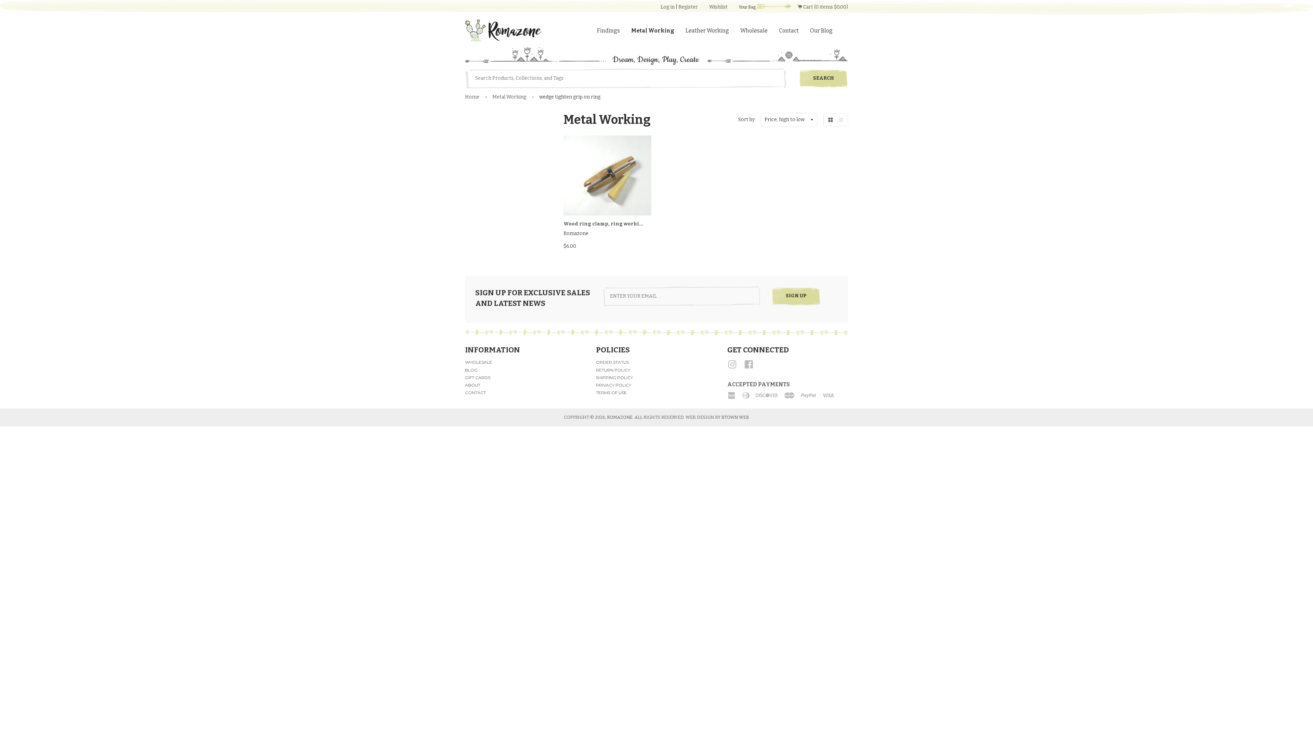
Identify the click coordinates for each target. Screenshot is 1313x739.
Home (472, 97)
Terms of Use (611, 392)
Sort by (746, 119)
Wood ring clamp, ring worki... (603, 224)
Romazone (620, 417)
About (472, 385)
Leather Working (707, 30)
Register (688, 7)
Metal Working (652, 30)
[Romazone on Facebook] (749, 367)
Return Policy (613, 370)
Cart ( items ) (825, 7)
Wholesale (754, 30)
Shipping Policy (614, 377)
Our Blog (821, 30)
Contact (789, 30)
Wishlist (718, 7)
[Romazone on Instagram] (732, 367)
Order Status (612, 362)
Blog (471, 370)
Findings (608, 30)
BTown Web (735, 417)
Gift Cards (477, 377)
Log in (668, 7)
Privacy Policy (613, 385)
